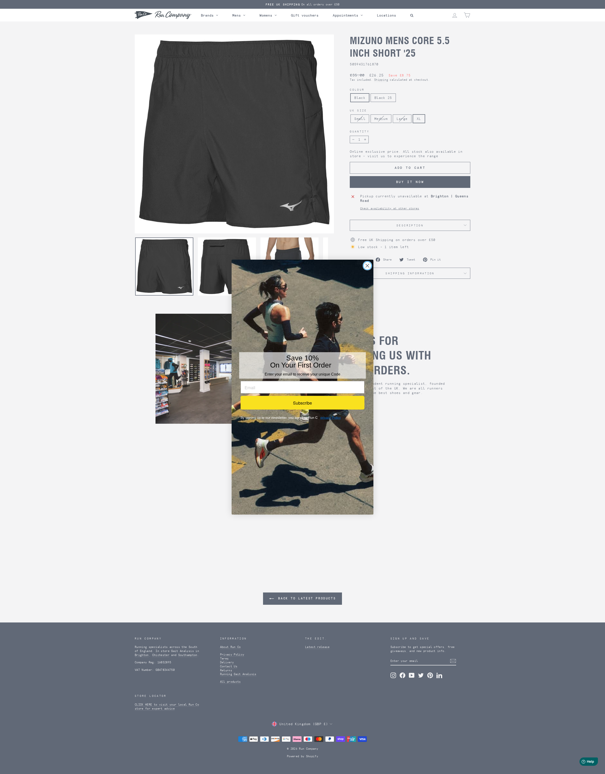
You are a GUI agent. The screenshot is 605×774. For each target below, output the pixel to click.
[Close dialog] (367, 266)
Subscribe (302, 403)
